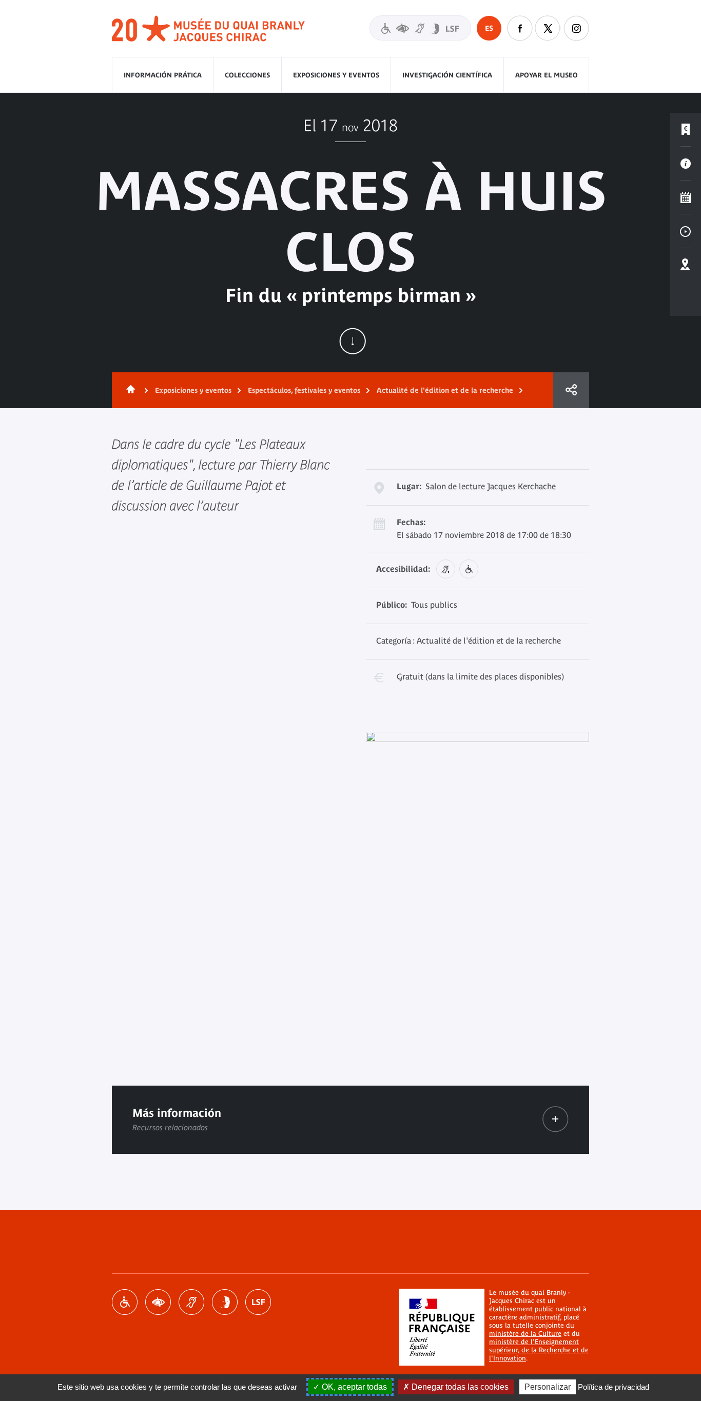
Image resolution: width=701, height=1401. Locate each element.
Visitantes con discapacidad (420, 28)
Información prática (163, 75)
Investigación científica (447, 75)
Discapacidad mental (225, 1302)
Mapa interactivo (685, 265)
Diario (685, 197)
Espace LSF (258, 1302)
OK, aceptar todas (353, 1387)
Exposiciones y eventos (336, 75)
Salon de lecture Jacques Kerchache (490, 486)
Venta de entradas (685, 130)
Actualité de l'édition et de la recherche (445, 390)
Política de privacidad (613, 1387)
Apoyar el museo (546, 75)
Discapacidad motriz (125, 1302)
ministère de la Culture (525, 1333)
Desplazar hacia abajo (352, 341)
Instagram (576, 28)
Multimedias (685, 231)
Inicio (129, 390)
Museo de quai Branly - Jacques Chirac (209, 29)
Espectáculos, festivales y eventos (304, 390)
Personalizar (547, 1387)
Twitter (548, 28)
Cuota (571, 390)
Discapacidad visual (158, 1302)
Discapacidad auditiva (191, 1302)
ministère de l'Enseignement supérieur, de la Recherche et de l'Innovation (539, 1350)
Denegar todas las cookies (459, 1387)
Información (685, 164)
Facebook (520, 28)
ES (489, 28)
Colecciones (247, 75)
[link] (555, 1119)
